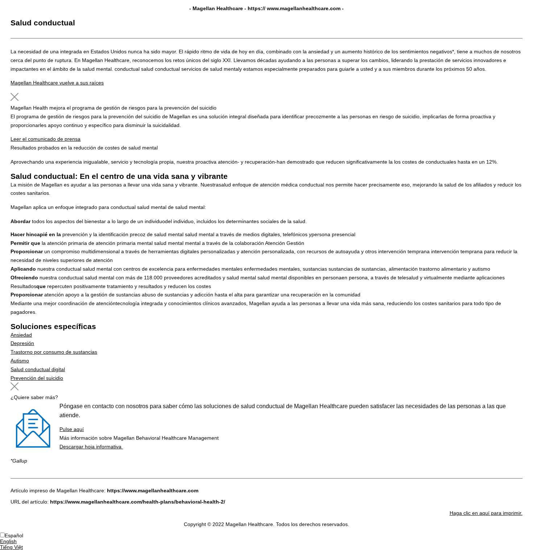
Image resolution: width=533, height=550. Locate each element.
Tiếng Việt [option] (11, 547)
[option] (266, 541)
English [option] (8, 541)
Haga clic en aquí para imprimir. (486, 513)
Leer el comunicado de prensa (45, 139)
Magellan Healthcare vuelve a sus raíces (57, 83)
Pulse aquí (71, 429)
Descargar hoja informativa (91, 447)
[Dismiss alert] (14, 99)
